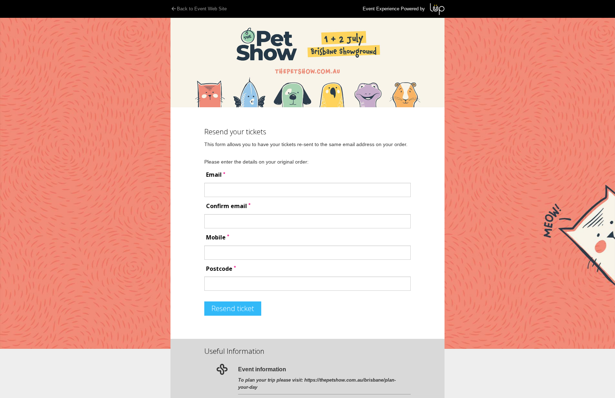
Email (215, 175)
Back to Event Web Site (202, 8)
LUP (437, 9)
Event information (262, 369)
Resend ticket (232, 308)
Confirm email (228, 206)
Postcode (221, 269)
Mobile (217, 237)
